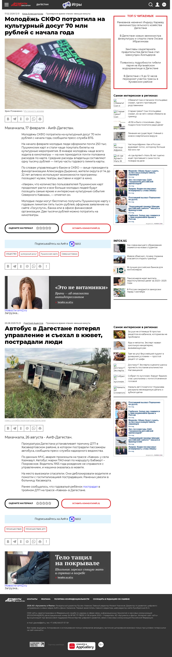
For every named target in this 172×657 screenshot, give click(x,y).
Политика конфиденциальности (71, 599)
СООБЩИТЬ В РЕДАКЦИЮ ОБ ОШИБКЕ (111, 599)
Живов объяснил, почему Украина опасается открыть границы (145, 257)
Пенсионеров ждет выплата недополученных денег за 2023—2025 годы (146, 280)
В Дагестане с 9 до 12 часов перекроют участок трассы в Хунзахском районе (140, 79)
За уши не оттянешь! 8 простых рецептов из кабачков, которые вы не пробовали (147, 334)
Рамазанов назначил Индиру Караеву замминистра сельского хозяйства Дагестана (140, 25)
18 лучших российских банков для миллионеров (145, 268)
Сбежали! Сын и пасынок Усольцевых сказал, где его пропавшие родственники (147, 103)
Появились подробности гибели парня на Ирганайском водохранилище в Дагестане (140, 65)
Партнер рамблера (56, 645)
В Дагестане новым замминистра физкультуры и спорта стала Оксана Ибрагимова (140, 38)
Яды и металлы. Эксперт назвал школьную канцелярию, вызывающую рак (144, 345)
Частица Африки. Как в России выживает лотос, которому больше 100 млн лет (146, 147)
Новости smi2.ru (16, 310)
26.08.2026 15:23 (13, 323)
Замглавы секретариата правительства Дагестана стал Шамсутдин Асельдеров (140, 52)
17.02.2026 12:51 (12, 13)
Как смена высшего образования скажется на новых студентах (144, 246)
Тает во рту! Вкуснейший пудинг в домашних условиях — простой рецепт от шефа (146, 356)
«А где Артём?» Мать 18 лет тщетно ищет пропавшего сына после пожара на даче (146, 158)
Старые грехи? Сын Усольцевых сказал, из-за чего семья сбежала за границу (147, 114)
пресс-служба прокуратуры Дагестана (25, 420)
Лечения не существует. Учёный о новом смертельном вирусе (145, 134)
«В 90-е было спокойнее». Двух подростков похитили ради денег (145, 123)
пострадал (90, 486)
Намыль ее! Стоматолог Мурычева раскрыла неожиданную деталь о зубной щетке (146, 390)
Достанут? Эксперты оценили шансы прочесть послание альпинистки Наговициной (147, 367)
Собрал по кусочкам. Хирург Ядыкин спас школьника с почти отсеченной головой (147, 378)
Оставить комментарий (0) (86, 228)
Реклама (45, 599)
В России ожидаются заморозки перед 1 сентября (144, 290)
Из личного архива (34, 111)
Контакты (32, 599)
